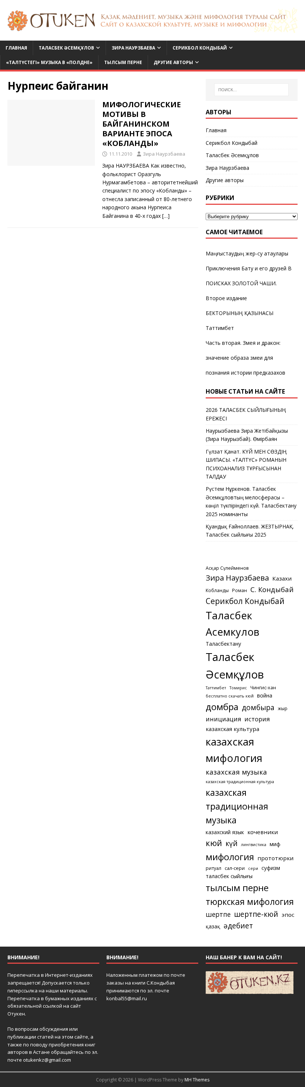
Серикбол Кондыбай (200, 48)
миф (275, 844)
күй (231, 843)
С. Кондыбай (271, 589)
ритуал (213, 868)
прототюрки (275, 858)
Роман (239, 590)
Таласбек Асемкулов (232, 623)
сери (253, 868)
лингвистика (253, 844)
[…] (166, 215)
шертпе (218, 914)
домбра (222, 706)
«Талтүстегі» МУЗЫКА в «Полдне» (49, 62)
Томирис (238, 687)
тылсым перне (237, 887)
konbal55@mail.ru (126, 998)
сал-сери (235, 868)
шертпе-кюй (256, 914)
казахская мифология (234, 749)
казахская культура (232, 728)
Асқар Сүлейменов (227, 568)
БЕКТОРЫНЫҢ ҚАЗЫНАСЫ (239, 313)
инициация (223, 719)
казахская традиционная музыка (237, 806)
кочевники (262, 832)
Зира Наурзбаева (133, 48)
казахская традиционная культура (240, 781)
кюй (214, 842)
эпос (288, 914)
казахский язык (225, 832)
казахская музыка (236, 771)
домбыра (258, 707)
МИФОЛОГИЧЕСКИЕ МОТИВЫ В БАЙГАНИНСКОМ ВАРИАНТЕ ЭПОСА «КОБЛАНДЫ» (141, 123)
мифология (230, 857)
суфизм (270, 867)
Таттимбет (220, 327)
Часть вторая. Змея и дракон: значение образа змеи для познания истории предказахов (245, 357)
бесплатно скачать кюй (230, 696)
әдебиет (238, 926)
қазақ (213, 926)
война (264, 695)
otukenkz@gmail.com (47, 1059)
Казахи (282, 578)
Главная (16, 48)
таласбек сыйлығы (229, 876)
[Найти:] (251, 89)
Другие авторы (173, 62)
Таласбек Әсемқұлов (66, 48)
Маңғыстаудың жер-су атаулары (247, 253)
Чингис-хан (263, 687)
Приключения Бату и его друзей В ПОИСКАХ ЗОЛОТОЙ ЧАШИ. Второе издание (249, 283)
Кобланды (217, 590)
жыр (283, 708)
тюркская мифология (250, 902)
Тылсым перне (123, 62)
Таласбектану (223, 643)
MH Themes (196, 1080)
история (257, 719)
